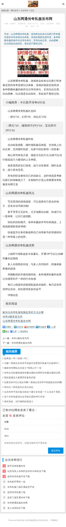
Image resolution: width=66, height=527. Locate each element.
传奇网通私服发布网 (22, 343)
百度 (15, 331)
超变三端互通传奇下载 (18, 497)
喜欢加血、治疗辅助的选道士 (18, 401)
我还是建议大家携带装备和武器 (20, 377)
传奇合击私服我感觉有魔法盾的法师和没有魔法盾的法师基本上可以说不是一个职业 (33, 372)
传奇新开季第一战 (16, 481)
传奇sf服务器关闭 (12, 316)
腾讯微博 (42, 327)
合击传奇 (24, 10)
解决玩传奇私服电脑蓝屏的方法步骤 (23, 312)
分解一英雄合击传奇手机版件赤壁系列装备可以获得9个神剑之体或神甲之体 (33, 363)
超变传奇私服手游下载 (18, 476)
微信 (7, 331)
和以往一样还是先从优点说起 (18, 387)
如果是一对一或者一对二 (16, 358)
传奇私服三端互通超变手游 (20, 487)
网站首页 (14, 10)
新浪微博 (31, 327)
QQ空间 (20, 327)
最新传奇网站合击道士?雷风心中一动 (22, 368)
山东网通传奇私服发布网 (17, 321)
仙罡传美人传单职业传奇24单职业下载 (26, 471)
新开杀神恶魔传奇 (16, 466)
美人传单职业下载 (16, 508)
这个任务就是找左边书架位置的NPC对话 (24, 396)
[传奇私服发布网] (33, 4)
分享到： (9, 327)
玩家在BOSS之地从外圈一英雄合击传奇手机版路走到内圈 (33, 382)
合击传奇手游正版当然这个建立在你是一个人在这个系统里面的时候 (33, 392)
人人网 (53, 327)
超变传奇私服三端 (16, 492)
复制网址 (24, 331)
